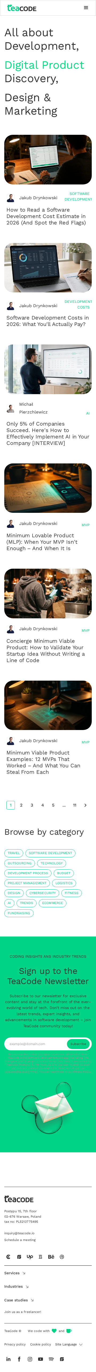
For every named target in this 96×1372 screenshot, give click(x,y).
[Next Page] (85, 805)
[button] (86, 7)
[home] (21, 8)
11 (74, 805)
